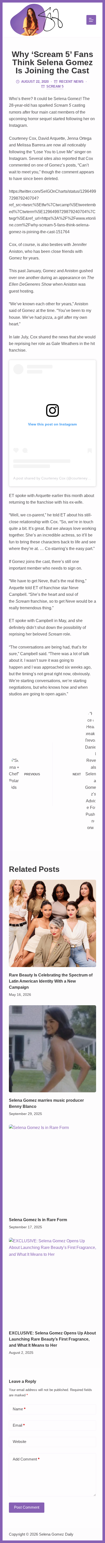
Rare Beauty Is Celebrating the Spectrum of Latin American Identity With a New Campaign (51, 981)
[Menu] (91, 20)
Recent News (71, 82)
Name (19, 1409)
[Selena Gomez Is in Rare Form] (52, 1168)
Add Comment (26, 1459)
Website (19, 1441)
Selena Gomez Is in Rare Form (38, 1220)
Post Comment (26, 1507)
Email (19, 1425)
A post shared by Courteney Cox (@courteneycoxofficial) (58, 478)
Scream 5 (54, 86)
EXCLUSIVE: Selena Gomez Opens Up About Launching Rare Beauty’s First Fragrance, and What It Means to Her (52, 1339)
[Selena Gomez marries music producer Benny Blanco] (52, 1049)
